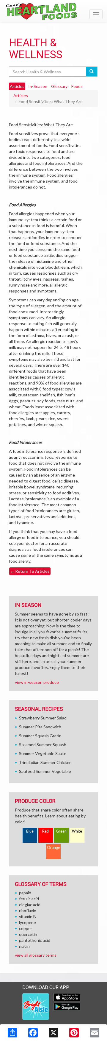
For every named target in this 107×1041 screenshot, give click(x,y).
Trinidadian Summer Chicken (45, 762)
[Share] (12, 1033)
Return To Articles (30, 571)
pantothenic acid (34, 940)
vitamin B (27, 916)
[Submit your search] (91, 72)
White (77, 831)
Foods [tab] (77, 86)
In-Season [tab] (37, 86)
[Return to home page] (53, 11)
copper (25, 928)
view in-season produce (37, 682)
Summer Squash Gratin (40, 735)
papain (25, 892)
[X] (53, 1033)
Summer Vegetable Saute (42, 753)
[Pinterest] (74, 1033)
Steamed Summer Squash (42, 744)
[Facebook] (33, 1033)
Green (61, 831)
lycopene (27, 922)
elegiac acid (29, 904)
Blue (30, 831)
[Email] (94, 1033)
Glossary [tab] (59, 86)
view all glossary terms (35, 955)
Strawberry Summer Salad (43, 717)
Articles (20, 95)
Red (45, 831)
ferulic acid (29, 898)
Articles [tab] (17, 86)
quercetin (28, 934)
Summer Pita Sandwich (40, 726)
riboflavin (27, 910)
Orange (53, 847)
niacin (24, 946)
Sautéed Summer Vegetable (45, 771)
